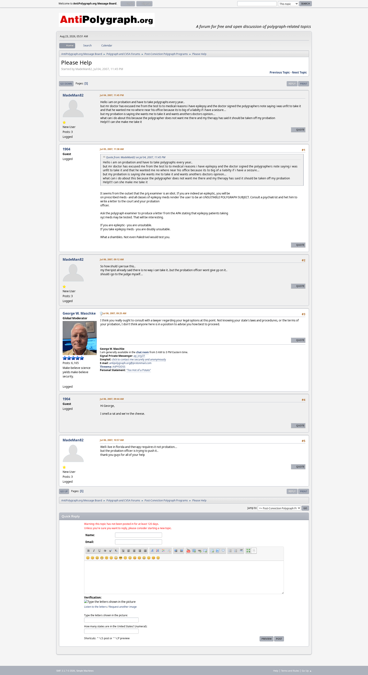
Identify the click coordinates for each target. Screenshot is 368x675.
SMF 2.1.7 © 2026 (65, 670)
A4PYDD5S (118, 366)
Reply (292, 83)
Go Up (64, 491)
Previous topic (280, 72)
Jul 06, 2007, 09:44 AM (112, 398)
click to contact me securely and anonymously (139, 359)
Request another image (123, 607)
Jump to (251, 508)
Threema (105, 366)
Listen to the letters (95, 607)
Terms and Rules (290, 670)
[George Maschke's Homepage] (64, 381)
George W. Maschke (79, 313)
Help (275, 670)
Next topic (299, 72)
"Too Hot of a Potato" (138, 370)
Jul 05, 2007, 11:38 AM (112, 149)
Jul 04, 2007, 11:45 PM (112, 95)
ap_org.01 (139, 356)
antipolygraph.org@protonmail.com (130, 363)
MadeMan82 (73, 95)
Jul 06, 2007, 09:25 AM (114, 313)
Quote (300, 129)
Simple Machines (85, 670)
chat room (142, 352)
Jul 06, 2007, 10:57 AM (112, 440)
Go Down (66, 83)
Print (303, 83)
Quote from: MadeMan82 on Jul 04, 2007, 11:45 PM (135, 157)
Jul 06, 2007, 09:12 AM (112, 259)
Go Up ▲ (307, 670)
